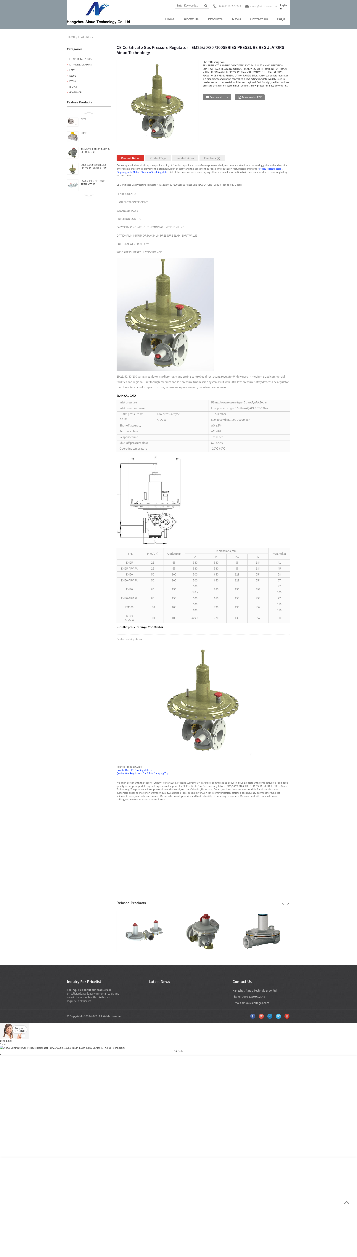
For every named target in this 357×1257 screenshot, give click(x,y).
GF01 (83, 119)
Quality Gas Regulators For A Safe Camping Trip (142, 773)
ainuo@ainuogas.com (255, 1003)
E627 (72, 70)
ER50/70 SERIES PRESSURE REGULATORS (95, 150)
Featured (84, 37)
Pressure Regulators (270, 168)
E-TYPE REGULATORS (80, 59)
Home (169, 19)
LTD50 (72, 81)
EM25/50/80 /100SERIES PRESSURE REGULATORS (94, 166)
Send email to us (219, 97)
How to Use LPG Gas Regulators (134, 770)
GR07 (83, 133)
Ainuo (3, 1044)
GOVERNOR (75, 92)
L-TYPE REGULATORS (80, 64)
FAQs (281, 19)
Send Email (6, 1040)
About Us (191, 19)
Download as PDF (252, 97)
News (236, 19)
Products (215, 19)
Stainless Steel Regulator (154, 172)
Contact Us (259, 19)
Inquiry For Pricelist (79, 1001)
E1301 (72, 75)
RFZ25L (73, 87)
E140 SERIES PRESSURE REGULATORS (93, 182)
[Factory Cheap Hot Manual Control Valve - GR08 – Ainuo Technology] (262, 931)
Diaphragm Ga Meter (128, 172)
